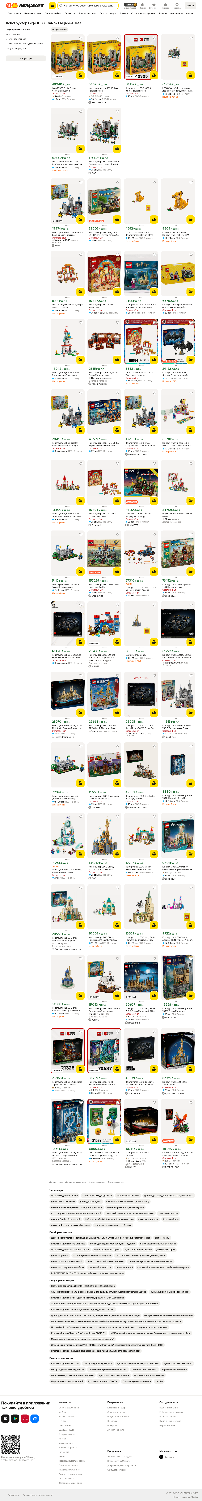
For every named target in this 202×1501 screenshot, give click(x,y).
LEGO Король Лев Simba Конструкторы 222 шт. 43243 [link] (139, 233)
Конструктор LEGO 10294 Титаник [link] (138, 1153)
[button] (59, 29)
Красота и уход (66, 1443)
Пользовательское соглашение (38, 1495)
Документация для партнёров (121, 1465)
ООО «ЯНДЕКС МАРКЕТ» (186, 1493)
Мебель (62, 1412)
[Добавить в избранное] (81, 38)
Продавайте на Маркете (119, 1461)
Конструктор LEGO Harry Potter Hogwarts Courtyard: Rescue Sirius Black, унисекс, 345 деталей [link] (141, 938)
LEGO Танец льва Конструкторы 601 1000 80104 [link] (67, 305)
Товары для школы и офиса (72, 1461)
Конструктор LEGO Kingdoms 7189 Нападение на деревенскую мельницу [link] (176, 585)
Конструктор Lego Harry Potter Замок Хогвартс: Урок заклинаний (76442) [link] (103, 374)
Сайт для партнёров (117, 1470)
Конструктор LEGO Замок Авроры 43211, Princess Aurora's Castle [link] (177, 938)
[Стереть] (115, 6)
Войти (190, 5)
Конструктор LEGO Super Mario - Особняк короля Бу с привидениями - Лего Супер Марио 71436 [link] (104, 797)
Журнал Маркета (115, 1430)
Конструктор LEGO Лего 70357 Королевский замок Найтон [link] (104, 444)
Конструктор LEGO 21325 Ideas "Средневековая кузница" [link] (67, 1083)
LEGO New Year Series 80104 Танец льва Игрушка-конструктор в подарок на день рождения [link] (141, 374)
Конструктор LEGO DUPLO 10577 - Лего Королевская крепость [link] (102, 656)
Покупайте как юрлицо (118, 1416)
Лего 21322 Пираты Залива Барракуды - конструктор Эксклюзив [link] (138, 515)
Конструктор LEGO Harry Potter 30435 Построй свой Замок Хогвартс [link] (141, 306)
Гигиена (62, 1421)
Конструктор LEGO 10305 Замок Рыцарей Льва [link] (138, 89)
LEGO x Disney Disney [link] (136, 655)
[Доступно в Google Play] (15, 1422)
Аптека (62, 1439)
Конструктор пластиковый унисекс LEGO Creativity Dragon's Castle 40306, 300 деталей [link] (65, 797)
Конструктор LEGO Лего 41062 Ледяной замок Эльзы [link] (67, 871)
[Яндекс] (194, 1497)
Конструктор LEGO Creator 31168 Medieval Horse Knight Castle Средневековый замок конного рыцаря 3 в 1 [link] (66, 444)
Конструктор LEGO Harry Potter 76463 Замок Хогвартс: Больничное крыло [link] (177, 1009)
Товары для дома (67, 1434)
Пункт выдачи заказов (170, 1421)
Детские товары (67, 1478)
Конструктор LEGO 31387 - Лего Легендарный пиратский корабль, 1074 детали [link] (104, 1009)
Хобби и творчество (68, 1447)
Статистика (13, 1495)
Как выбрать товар (116, 1408)
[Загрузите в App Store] (5, 1422)
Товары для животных (69, 1470)
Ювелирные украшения (70, 1483)
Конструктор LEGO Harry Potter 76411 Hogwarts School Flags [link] (177, 796)
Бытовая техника (67, 1416)
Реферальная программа (171, 1412)
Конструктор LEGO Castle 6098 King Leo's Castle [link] (104, 585)
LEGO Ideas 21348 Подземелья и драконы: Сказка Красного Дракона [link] (177, 1154)
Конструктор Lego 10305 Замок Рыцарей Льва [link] (104, 89)
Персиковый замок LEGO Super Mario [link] (177, 515)
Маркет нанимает (167, 1425)
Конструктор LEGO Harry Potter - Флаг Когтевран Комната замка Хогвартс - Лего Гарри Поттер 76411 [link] (67, 1154)
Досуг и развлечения (69, 1408)
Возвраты (112, 1425)
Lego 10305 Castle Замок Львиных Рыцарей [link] (64, 89)
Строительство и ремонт (71, 1474)
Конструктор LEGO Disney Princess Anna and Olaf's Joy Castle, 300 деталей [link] (102, 938)
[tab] (14, 13)
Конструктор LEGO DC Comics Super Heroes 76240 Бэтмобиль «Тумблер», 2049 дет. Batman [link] (67, 656)
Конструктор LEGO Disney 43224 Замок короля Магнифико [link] (177, 868)
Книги (61, 1456)
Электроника (65, 1425)
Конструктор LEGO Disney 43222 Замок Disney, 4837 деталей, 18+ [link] (101, 868)
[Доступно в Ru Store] (34, 1422)
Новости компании (168, 1408)
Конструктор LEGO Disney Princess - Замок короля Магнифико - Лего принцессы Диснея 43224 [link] (66, 939)
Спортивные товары (68, 1465)
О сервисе (112, 1421)
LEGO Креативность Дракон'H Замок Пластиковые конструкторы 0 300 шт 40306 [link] (67, 585)
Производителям (167, 1416)
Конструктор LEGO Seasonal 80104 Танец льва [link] (102, 515)
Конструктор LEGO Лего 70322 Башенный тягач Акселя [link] (141, 588)
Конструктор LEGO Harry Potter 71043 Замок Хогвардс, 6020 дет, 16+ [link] (141, 1009)
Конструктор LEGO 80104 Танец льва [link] (101, 305)
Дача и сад (64, 1452)
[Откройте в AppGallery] (25, 1422)
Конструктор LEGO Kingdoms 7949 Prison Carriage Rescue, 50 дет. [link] (104, 233)
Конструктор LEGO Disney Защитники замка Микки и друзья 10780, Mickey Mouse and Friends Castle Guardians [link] (141, 868)
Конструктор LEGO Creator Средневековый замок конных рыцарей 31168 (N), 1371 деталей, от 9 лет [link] (140, 444)
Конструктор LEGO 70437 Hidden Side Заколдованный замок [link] (102, 1083)
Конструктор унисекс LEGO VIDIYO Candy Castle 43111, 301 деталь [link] (176, 444)
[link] (64, 1195)
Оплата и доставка (116, 1412)
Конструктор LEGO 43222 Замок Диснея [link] (174, 1083)
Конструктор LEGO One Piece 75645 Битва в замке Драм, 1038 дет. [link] (176, 726)
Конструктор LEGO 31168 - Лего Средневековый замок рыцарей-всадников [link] (67, 233)
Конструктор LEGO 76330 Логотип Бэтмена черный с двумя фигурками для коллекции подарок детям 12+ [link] (176, 374)
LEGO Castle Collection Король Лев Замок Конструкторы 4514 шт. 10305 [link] (177, 89)
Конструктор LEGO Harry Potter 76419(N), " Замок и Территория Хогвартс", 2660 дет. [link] (67, 726)
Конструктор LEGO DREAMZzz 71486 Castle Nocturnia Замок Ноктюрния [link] (103, 726)
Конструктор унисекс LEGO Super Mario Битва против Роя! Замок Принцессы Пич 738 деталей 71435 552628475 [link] (66, 515)
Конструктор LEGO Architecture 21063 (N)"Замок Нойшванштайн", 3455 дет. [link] (141, 797)
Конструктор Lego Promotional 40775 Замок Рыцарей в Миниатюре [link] (177, 306)
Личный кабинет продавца (120, 1456)
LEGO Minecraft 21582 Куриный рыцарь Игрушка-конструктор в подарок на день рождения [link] (104, 1154)
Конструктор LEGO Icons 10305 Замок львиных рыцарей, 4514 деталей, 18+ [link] (104, 163)
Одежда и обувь (66, 1430)
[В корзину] (80, 75)
